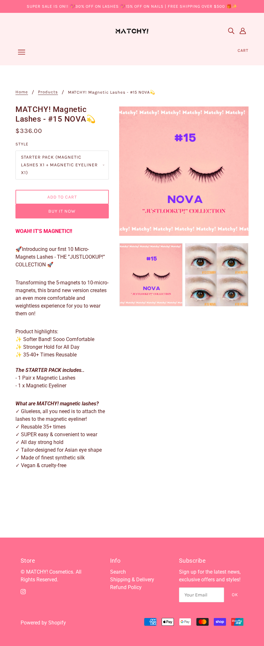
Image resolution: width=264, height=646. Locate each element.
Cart (243, 50)
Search (118, 572)
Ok (235, 594)
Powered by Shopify (43, 623)
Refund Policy (126, 587)
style (21, 144)
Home (21, 92)
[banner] (132, 30)
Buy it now (62, 211)
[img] (231, 30)
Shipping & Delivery (132, 580)
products (48, 92)
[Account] (243, 30)
